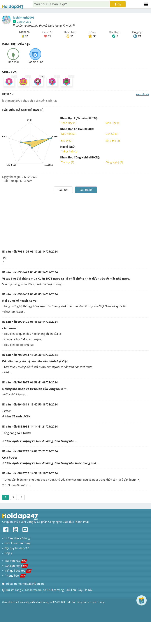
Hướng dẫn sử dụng (17, 538)
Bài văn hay (15, 560)
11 (27, 36)
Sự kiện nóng (16, 565)
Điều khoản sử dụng (17, 543)
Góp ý (8, 553)
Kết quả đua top (18, 570)
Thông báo (15, 575)
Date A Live (24, 21)
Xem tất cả (142, 94)
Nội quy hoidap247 (17, 548)
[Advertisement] (75, 220)
